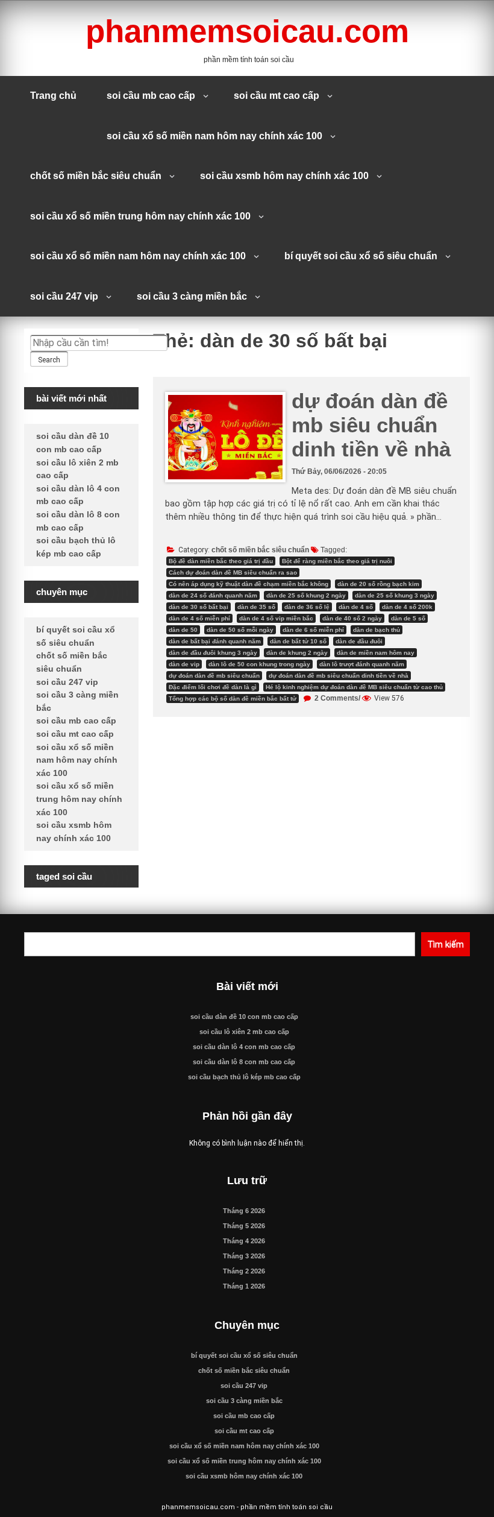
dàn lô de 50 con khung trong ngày (259, 664)
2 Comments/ (336, 698)
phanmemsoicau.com (247, 31)
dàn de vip (184, 664)
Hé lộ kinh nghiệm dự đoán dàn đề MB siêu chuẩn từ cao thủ (354, 687)
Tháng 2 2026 (244, 1271)
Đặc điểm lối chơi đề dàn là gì (213, 687)
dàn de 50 (183, 629)
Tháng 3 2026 (244, 1256)
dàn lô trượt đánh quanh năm (361, 664)
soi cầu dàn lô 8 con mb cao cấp (244, 1061)
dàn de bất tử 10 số (298, 641)
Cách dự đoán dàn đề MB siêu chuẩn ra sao (233, 572)
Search (49, 360)
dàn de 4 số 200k (407, 607)
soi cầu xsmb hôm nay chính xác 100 (284, 176)
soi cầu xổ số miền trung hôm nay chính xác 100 (140, 216)
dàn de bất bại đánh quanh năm (215, 641)
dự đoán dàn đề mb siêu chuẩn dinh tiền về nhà (371, 425)
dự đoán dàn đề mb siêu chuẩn (214, 675)
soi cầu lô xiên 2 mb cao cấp (244, 1031)
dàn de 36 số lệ (307, 607)
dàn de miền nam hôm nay (375, 652)
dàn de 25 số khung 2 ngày (306, 595)
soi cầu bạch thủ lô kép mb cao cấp (244, 1076)
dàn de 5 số (408, 618)
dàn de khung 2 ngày (297, 652)
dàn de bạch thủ (376, 629)
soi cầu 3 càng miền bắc (192, 296)
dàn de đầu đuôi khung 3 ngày (213, 652)
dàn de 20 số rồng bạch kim (378, 584)
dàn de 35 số (256, 607)
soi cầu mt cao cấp (276, 95)
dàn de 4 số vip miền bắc (276, 618)
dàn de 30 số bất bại (198, 607)
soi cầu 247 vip (64, 296)
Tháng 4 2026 (244, 1240)
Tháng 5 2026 (244, 1225)
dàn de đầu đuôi (359, 641)
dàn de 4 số (356, 607)
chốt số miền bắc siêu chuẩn (95, 176)
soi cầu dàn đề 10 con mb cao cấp (244, 1016)
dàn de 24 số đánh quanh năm (213, 595)
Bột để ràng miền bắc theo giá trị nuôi (337, 561)
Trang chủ (53, 95)
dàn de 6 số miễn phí (313, 629)
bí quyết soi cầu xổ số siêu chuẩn (360, 256)
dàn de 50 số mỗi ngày (240, 629)
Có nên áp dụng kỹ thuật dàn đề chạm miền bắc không (248, 584)
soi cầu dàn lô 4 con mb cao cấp (244, 1046)
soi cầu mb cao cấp (151, 95)
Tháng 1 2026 (244, 1286)
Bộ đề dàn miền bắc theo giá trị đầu (221, 561)
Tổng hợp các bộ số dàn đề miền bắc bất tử (232, 698)
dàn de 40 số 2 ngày (352, 618)
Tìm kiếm (445, 944)
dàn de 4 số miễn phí (199, 618)
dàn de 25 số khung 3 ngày (394, 595)
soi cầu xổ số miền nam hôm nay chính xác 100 (214, 136)
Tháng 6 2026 (244, 1210)
